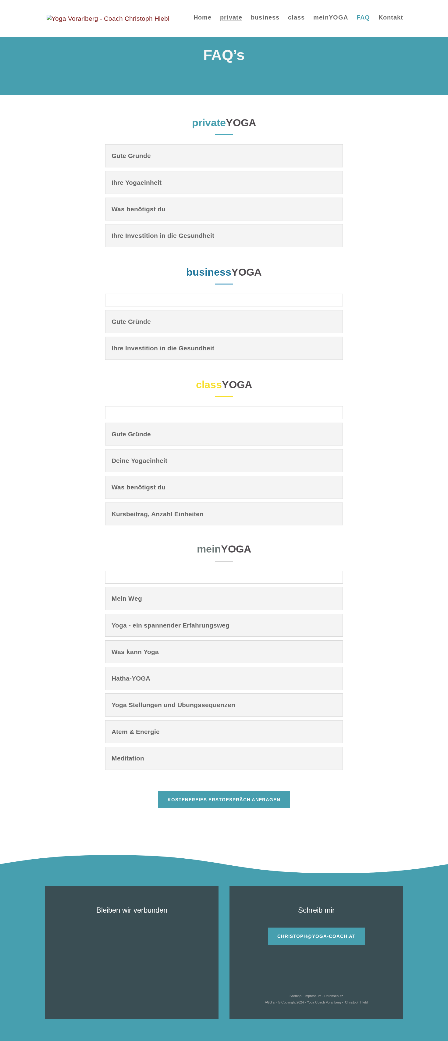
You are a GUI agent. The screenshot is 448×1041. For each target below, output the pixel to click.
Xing (342, 982)
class (296, 18)
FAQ (363, 18)
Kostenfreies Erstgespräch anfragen (224, 799)
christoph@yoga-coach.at (316, 936)
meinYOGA (330, 18)
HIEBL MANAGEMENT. (132, 997)
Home (203, 18)
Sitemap (295, 996)
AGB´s (270, 1002)
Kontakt (391, 18)
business (265, 18)
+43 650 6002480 (142, 932)
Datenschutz (333, 996)
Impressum (312, 996)
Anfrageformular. (343, 959)
